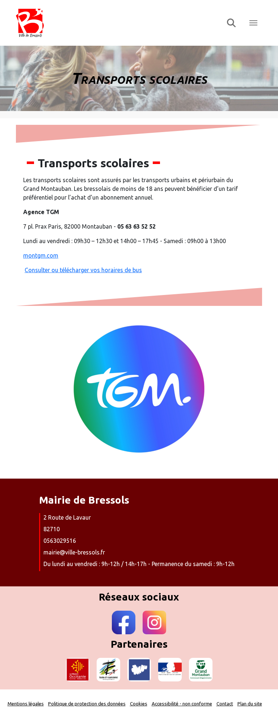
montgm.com (40, 255)
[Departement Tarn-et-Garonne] (108, 669)
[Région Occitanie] (77, 669)
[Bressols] (117, 23)
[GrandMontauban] (200, 669)
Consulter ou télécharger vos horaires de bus (83, 270)
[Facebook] (123, 622)
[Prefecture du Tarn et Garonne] (170, 669)
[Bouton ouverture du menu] (253, 23)
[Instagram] (154, 622)
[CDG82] (139, 669)
